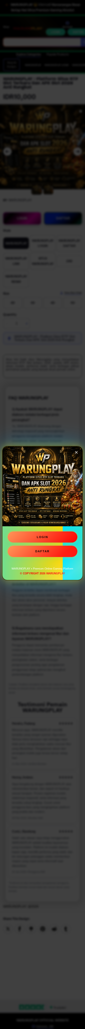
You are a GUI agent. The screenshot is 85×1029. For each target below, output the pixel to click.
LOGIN (42, 538)
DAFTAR (42, 552)
